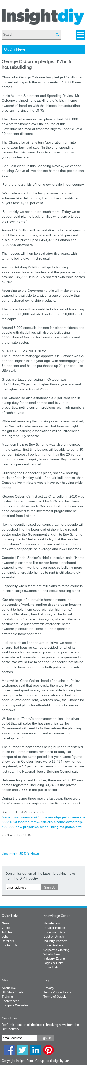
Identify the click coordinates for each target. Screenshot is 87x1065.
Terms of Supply (55, 996)
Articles (7, 932)
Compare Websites (15, 1005)
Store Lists (51, 967)
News (5, 923)
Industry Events (55, 958)
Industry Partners (56, 941)
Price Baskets (53, 945)
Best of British (54, 936)
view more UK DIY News (20, 854)
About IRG (9, 988)
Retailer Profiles (55, 928)
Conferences (10, 1001)
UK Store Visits (12, 992)
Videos (6, 928)
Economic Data (54, 932)
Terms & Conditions (57, 992)
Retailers (8, 941)
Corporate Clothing (56, 950)
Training (7, 996)
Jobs (5, 936)
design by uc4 (60, 1061)
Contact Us (9, 945)
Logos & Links (54, 963)
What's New (52, 954)
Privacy (49, 988)
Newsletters (52, 923)
